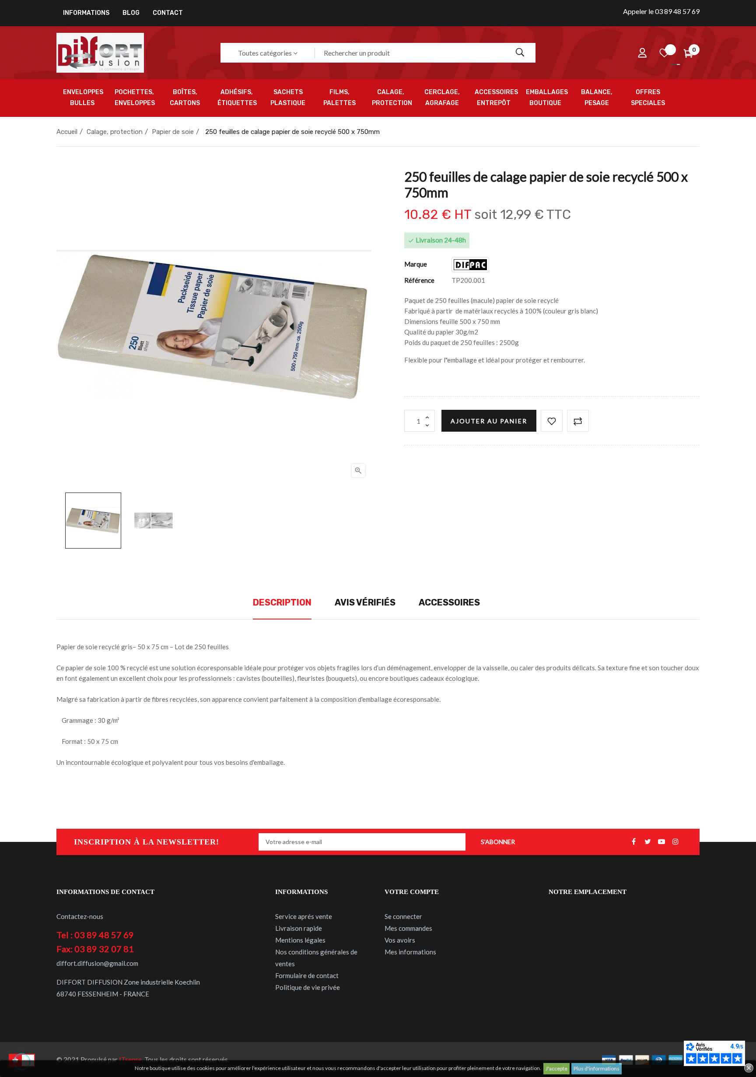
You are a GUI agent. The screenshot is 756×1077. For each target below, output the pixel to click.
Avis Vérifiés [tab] (365, 602)
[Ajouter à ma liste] (552, 421)
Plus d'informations (597, 1068)
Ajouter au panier (489, 421)
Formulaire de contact (307, 975)
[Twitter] (647, 841)
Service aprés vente (303, 916)
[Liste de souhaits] (664, 53)
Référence (419, 280)
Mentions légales (300, 940)
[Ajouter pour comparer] (578, 421)
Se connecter (403, 916)
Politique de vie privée (307, 987)
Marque (415, 264)
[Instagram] (675, 841)
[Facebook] (633, 841)
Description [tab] (282, 602)
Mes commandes (408, 928)
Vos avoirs (400, 940)
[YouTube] (661, 841)
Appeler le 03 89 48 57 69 (661, 11)
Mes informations (410, 952)
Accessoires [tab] (449, 602)
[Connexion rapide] (642, 53)
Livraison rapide (298, 928)
